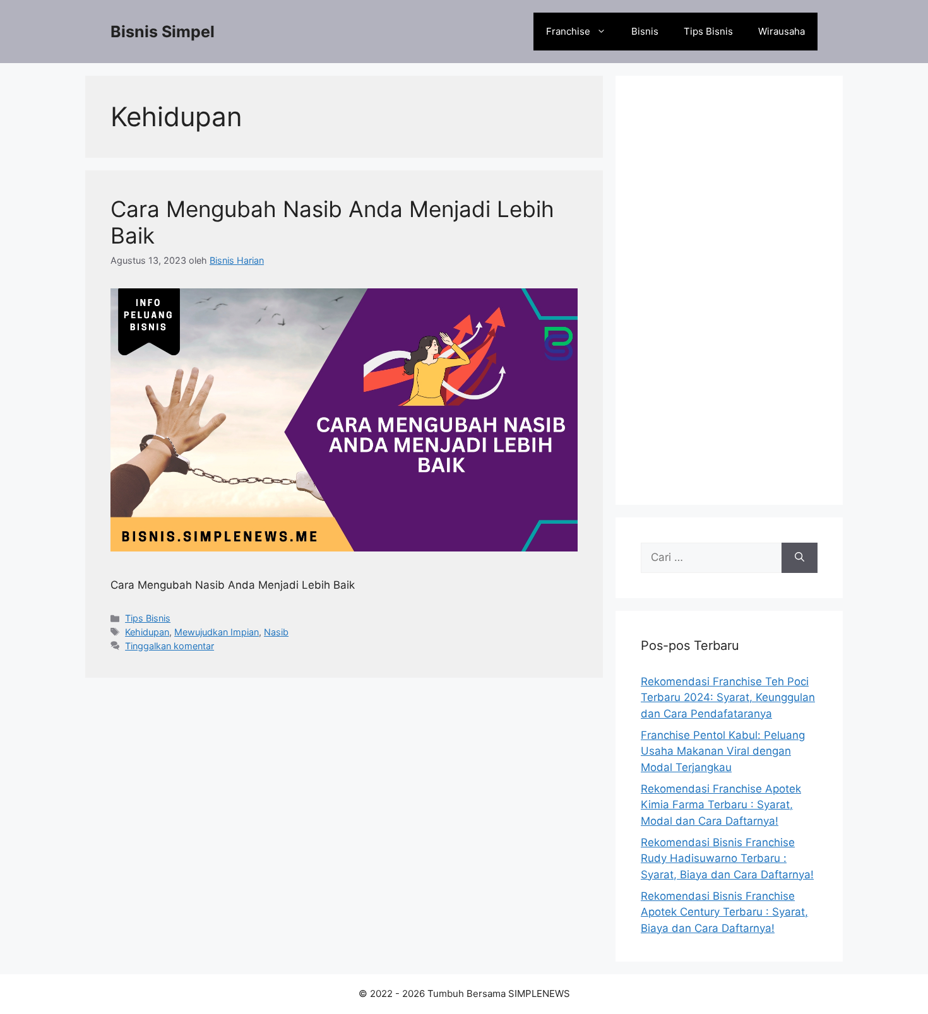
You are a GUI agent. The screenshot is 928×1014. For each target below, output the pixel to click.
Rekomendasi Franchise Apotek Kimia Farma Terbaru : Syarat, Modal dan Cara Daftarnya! (721, 804)
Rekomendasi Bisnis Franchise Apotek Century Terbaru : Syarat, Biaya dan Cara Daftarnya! (724, 912)
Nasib (276, 632)
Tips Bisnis (708, 31)
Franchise (568, 31)
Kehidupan (147, 632)
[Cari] (800, 558)
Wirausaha (781, 31)
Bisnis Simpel (162, 31)
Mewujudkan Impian (216, 632)
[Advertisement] (729, 290)
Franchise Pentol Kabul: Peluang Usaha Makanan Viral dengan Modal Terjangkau (723, 751)
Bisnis (644, 31)
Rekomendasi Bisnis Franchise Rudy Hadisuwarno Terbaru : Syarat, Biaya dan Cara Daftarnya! (727, 858)
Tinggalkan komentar (169, 645)
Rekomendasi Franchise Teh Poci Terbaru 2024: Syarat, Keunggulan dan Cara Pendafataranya (728, 697)
